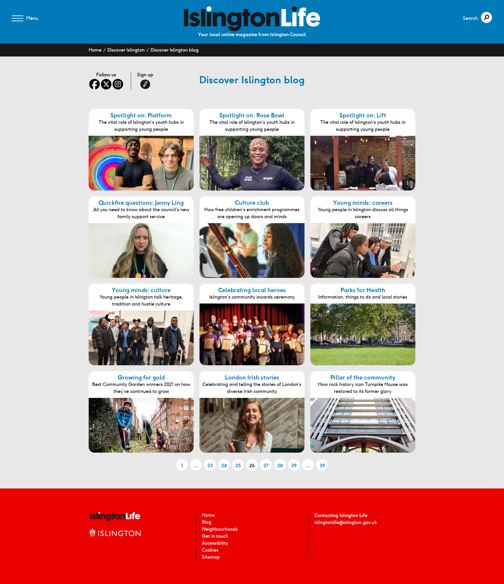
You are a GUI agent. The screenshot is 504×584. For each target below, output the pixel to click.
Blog (206, 522)
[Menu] (17, 18)
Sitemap (211, 557)
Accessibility (215, 543)
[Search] (486, 17)
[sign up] (145, 84)
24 (224, 465)
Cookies (210, 550)
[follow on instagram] (118, 84)
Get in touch (215, 536)
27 (266, 465)
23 (210, 465)
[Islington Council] (115, 538)
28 (280, 465)
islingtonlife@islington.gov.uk (345, 522)
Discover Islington (126, 50)
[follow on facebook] (94, 84)
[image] (252, 19)
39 (322, 465)
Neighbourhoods (220, 529)
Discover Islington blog (174, 50)
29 (294, 465)
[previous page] (163, 463)
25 (238, 465)
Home (95, 50)
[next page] (340, 463)
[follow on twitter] (106, 84)
